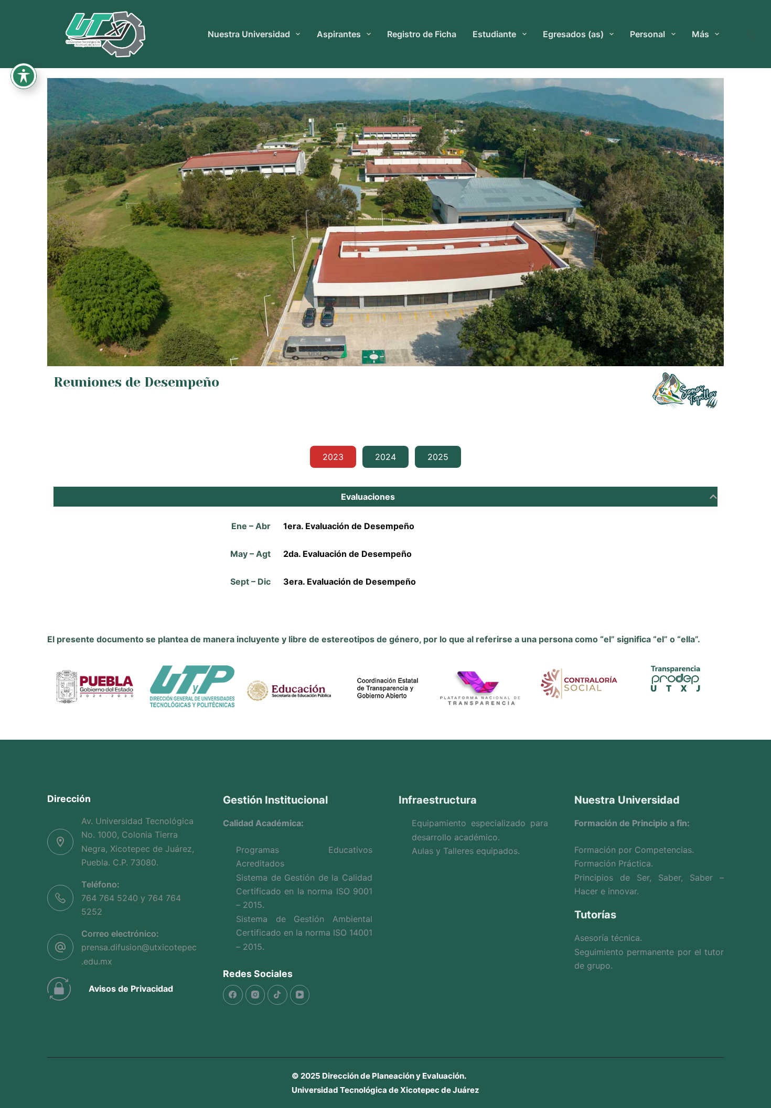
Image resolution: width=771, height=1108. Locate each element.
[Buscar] (751, 34)
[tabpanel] (385, 543)
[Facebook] (233, 995)
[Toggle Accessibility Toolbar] (23, 76)
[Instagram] (255, 995)
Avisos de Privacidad (131, 988)
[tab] (333, 457)
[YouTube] (300, 995)
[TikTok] (277, 995)
